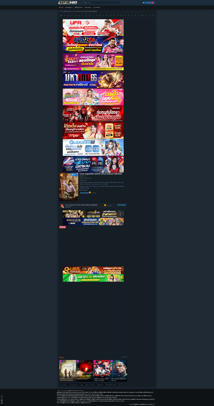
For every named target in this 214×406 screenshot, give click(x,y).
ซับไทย (107, 186)
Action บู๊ (86, 186)
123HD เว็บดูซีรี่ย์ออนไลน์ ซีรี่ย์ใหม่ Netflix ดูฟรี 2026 (70, 2)
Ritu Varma (94, 184)
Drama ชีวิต (102, 186)
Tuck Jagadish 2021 (74, 384)
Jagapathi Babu (108, 182)
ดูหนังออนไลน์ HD (68, 11)
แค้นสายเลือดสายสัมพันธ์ (110, 384)
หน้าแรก (61, 7)
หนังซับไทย (121, 186)
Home (61, 11)
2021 (85, 176)
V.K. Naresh (105, 184)
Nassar (81, 184)
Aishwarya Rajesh (87, 182)
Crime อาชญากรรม (93, 186)
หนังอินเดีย (82, 188)
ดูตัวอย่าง (85, 190)
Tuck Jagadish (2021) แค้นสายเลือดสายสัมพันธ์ (81, 205)
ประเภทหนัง (96, 7)
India (85, 180)
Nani (122, 182)
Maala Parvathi (117, 182)
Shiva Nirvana (87, 178)
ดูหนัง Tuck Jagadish (90, 384)
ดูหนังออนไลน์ (100, 384)
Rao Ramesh (87, 184)
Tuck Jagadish (63, 384)
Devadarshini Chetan (98, 182)
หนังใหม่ (87, 188)
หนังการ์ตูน (88, 7)
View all (125, 356)
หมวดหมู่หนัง (68, 7)
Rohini (99, 184)
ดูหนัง (82, 384)
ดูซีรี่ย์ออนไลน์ (78, 7)
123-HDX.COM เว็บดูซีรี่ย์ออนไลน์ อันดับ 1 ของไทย (71, 390)
